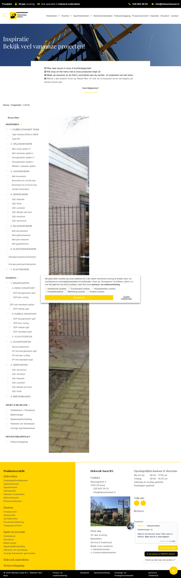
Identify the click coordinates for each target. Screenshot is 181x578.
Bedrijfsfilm (96, 538)
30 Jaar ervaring (98, 535)
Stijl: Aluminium (19, 220)
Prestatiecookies (55, 291)
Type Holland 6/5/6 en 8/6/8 (25, 134)
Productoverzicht (140, 16)
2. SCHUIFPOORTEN (20, 341)
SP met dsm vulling (21, 355)
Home (6, 105)
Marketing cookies (76, 291)
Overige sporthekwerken (22, 428)
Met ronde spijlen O (21, 149)
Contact (174, 16)
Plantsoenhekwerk (13, 501)
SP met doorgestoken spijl (24, 351)
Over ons (95, 531)
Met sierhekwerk (20, 231)
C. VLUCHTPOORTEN (22, 336)
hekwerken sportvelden (23, 553)
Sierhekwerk (10, 490)
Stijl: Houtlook (18, 216)
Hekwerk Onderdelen (14, 494)
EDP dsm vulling (20, 297)
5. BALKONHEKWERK (21, 226)
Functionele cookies (80, 289)
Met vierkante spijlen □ (22, 153)
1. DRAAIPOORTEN (19, 283)
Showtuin (164, 16)
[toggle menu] (5, 15)
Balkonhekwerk (11, 497)
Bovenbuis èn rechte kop (23, 180)
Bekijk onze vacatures (101, 546)
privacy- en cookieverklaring (106, 284)
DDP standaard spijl (22, 331)
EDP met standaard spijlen (22, 304)
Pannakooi (9, 539)
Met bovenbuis (19, 176)
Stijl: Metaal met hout (22, 212)
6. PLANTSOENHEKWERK (23, 249)
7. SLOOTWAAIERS (19, 269)
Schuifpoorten (11, 518)
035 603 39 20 (140, 4)
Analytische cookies (57, 289)
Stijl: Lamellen (18, 208)
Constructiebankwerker (104, 552)
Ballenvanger (16, 414)
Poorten (65, 16)
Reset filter (13, 117)
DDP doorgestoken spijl (24, 318)
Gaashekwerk (10, 487)
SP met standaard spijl (22, 359)
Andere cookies (97, 291)
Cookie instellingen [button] (126, 297)
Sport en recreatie (14, 532)
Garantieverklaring (102, 573)
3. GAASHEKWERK (20, 171)
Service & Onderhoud (101, 542)
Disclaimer (84, 573)
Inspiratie (154, 16)
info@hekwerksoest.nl (167, 4)
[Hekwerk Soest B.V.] (19, 15)
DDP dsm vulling (21, 323)
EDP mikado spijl (21, 309)
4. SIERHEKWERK (19, 194)
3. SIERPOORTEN (19, 365)
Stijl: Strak (16, 203)
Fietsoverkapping (122, 16)
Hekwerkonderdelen (103, 16)
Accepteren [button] (79, 297)
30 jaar (22, 4)
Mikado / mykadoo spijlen (24, 166)
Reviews (139, 511)
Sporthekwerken (81, 16)
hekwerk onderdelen (69, 4)
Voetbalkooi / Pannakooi (22, 410)
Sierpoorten (9, 515)
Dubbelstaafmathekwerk (16, 480)
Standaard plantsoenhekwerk (22, 257)
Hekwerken (51, 16)
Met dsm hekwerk (20, 239)
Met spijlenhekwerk (21, 235)
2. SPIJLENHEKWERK (21, 144)
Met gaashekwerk (20, 244)
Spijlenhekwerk (11, 484)
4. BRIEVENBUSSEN (20, 396)
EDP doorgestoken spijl (24, 293)
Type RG (16, 139)
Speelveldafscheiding (21, 419)
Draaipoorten (10, 511)
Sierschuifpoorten (20, 347)
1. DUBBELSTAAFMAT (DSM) (24, 129)
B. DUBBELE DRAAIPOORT (24, 314)
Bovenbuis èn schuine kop (24, 185)
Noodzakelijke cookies (105, 289)
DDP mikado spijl (21, 327)
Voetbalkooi (10, 536)
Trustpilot (7, 4)
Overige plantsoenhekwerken (22, 264)
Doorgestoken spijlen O (23, 157)
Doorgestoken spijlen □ (23, 162)
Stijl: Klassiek (18, 199)
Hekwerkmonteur (101, 549)
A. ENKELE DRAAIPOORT (23, 288)
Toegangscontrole (13, 525)
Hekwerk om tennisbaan (22, 423)
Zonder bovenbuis (20, 189)
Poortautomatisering (14, 522)
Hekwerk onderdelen (16, 559)
